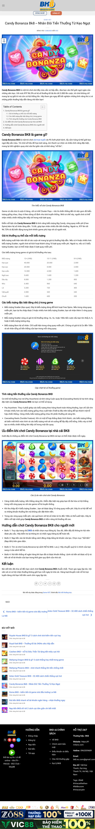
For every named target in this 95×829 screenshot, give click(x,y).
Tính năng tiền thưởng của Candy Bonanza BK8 (25, 119)
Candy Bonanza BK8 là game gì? (17, 111)
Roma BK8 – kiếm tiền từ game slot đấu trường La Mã (32, 692)
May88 (12, 767)
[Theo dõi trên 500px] (18, 740)
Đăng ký (31, 740)
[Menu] (3, 5)
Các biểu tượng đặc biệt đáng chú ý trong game (25, 116)
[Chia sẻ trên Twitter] (45, 584)
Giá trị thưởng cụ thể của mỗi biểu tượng (23, 113)
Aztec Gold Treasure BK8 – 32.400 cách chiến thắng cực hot (35, 676)
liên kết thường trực (65, 592)
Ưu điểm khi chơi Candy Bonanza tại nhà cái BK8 (23, 122)
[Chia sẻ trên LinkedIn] (59, 584)
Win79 (15, 760)
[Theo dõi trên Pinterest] (10, 740)
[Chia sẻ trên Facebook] (41, 584)
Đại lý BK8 (56, 763)
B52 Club (15, 764)
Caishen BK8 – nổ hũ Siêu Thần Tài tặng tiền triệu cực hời (34, 651)
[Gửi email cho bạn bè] (50, 584)
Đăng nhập (33, 736)
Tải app (31, 753)
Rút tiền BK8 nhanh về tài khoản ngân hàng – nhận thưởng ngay (37, 700)
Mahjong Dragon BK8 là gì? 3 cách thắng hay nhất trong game (36, 660)
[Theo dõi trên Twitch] (12, 746)
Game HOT (47, 20)
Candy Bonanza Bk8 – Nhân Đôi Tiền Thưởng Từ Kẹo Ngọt (34, 684)
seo (56, 31)
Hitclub (6, 764)
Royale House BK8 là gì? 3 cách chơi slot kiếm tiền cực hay (35, 635)
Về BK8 (55, 740)
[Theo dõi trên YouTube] (14, 740)
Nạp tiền (32, 744)
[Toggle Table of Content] (41, 107)
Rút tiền (31, 749)
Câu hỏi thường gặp (60, 759)
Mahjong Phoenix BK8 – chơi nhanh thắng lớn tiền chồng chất (36, 668)
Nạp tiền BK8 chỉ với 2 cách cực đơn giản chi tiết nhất (32, 708)
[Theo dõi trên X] (5, 740)
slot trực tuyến (39, 140)
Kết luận (8, 128)
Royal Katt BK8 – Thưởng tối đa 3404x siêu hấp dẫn (31, 643)
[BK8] (47, 5)
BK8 (30, 530)
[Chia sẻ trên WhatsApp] (36, 584)
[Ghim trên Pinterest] (54, 584)
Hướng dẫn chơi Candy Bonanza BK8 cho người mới (24, 125)
